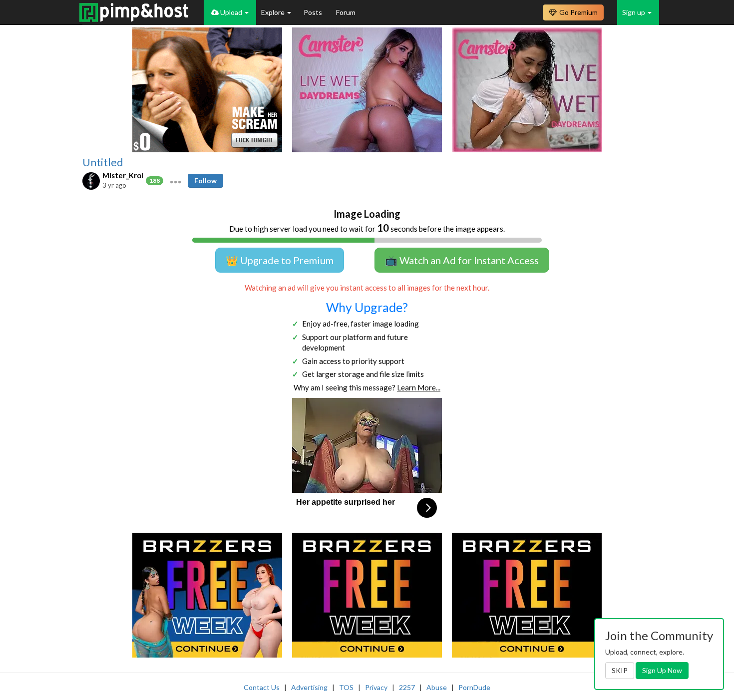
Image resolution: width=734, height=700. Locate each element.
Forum (346, 12)
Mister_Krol (122, 175)
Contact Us (262, 687)
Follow (205, 180)
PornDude (474, 687)
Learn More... (418, 387)
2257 (407, 687)
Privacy (376, 687)
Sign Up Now (662, 670)
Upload (231, 12)
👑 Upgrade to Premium (280, 260)
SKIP (620, 670)
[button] (175, 180)
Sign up (634, 12)
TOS (346, 687)
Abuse (436, 687)
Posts (314, 12)
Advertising (309, 687)
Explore (273, 12)
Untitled (102, 162)
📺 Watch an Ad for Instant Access (462, 260)
